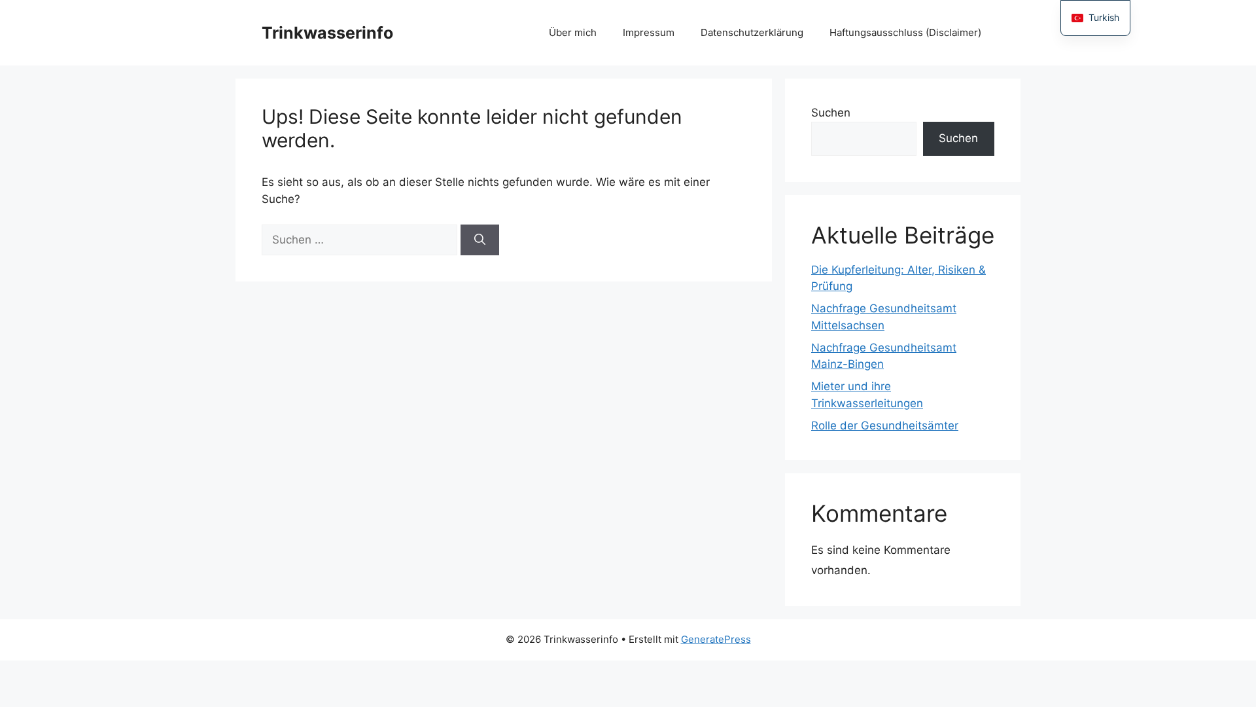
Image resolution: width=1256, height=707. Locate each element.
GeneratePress (716, 639)
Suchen (830, 112)
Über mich (573, 32)
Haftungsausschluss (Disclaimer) (905, 32)
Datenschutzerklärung (752, 32)
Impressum (648, 32)
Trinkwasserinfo (327, 33)
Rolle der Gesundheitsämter (884, 425)
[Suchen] (480, 240)
